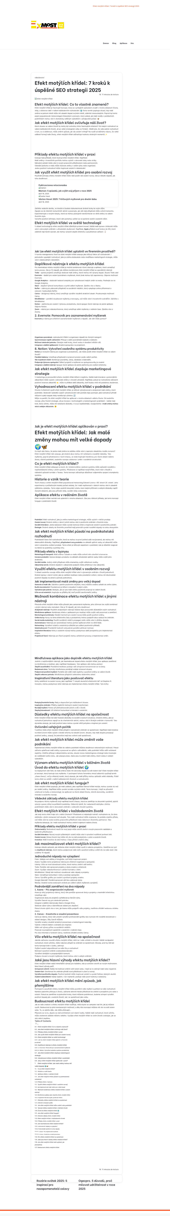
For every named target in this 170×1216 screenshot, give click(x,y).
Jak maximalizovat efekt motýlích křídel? (50, 1123)
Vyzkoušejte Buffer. (49, 291)
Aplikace (123, 43)
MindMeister (40, 872)
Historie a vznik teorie (45, 1071)
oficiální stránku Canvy (79, 933)
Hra (132, 43)
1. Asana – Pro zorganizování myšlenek (48, 1131)
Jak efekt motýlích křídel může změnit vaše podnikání (55, 1105)
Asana (37, 862)
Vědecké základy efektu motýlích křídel (49, 1116)
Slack (37, 875)
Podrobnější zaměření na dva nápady (48, 1129)
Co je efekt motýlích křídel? (46, 1069)
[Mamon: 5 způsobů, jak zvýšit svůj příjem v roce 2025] (42, 188)
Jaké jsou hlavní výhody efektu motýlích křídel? (53, 1139)
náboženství (39, 78)
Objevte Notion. (41, 307)
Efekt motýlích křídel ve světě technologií (51, 1037)
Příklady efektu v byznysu (45, 1082)
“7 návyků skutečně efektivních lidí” (86, 681)
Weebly (37, 883)
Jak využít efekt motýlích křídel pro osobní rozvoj (54, 1034)
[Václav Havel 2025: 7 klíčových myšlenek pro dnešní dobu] (44, 196)
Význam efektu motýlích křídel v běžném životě (52, 1108)
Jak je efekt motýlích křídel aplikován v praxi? (53, 1061)
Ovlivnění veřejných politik (45, 1102)
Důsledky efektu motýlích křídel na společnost (52, 1100)
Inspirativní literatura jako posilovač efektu (50, 1097)
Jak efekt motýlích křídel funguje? (48, 1113)
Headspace (71, 664)
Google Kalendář (41, 880)
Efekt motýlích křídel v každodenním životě (51, 1118)
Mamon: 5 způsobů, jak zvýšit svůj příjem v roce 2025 (65, 190)
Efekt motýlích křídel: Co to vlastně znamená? (53, 1027)
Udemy (37, 864)
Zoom (37, 870)
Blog (114, 43)
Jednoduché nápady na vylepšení (47, 1126)
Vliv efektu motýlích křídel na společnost (50, 1137)
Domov (106, 43)
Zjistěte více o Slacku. (92, 286)
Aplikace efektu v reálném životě (48, 1074)
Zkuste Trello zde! (111, 273)
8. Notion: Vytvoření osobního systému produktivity (53, 1050)
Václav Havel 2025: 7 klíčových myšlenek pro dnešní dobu (68, 199)
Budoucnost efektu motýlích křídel (48, 1147)
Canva (37, 877)
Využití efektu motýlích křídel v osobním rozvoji (53, 1084)
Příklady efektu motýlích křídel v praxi (50, 1032)
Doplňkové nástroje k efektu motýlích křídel (52, 1045)
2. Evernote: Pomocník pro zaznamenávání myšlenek (54, 1047)
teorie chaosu (74, 801)
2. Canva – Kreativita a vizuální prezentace (49, 1134)
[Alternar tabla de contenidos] (36, 1024)
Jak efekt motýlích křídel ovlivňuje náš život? (53, 1029)
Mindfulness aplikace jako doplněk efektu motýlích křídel (54, 1095)
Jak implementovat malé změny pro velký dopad (51, 1087)
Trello (37, 867)
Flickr (37, 859)
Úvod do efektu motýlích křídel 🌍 (48, 1110)
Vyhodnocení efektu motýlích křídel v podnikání (54, 1058)
